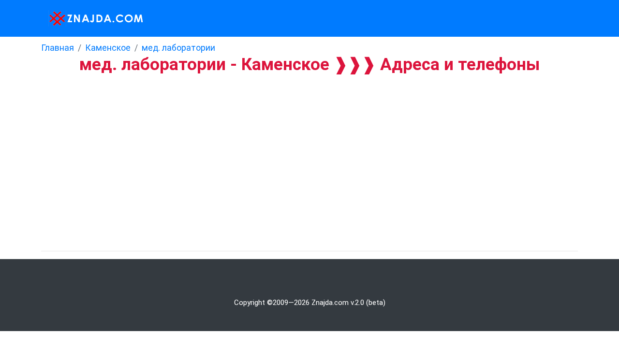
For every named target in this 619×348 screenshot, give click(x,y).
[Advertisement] (290, 146)
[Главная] (93, 18)
